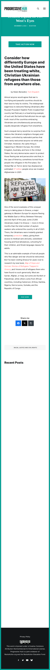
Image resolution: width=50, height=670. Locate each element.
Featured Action (16, 460)
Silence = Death (15, 597)
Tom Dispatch (33, 92)
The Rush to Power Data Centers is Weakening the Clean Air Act (23, 465)
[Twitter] (24, 323)
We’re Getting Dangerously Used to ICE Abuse (23, 534)
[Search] (37, 8)
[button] (25, 375)
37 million (17, 169)
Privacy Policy (25, 637)
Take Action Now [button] (25, 44)
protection (18, 235)
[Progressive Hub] (16, 8)
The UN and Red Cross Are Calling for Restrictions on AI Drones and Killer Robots (24, 399)
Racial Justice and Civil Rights (25, 347)
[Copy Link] (31, 323)
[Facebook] (18, 323)
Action (33, 26)
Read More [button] (25, 297)
